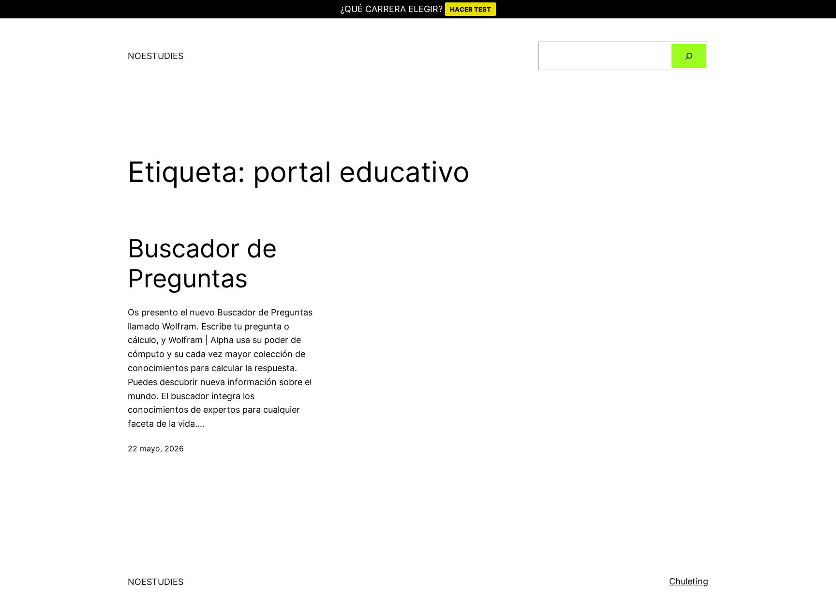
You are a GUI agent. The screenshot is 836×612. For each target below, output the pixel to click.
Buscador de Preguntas (202, 264)
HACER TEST (470, 9)
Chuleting (688, 581)
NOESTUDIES (155, 56)
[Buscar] (689, 56)
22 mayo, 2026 (156, 448)
